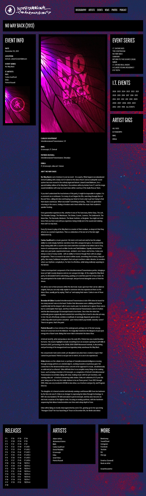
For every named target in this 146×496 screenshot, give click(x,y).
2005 (129, 103)
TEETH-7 (27, 479)
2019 (118, 95)
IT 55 (25, 441)
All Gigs (115, 128)
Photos (114, 10)
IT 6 (6, 452)
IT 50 (19, 474)
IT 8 (6, 458)
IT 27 (12, 460)
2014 (114, 99)
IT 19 (12, 438)
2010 (131, 99)
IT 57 (25, 444)
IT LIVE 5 (27, 458)
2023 (128, 91)
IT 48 (19, 468)
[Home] (29, 10)
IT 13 (6, 471)
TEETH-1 (27, 463)
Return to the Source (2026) (124, 59)
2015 (136, 95)
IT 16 (6, 479)
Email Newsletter (106, 469)
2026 (114, 91)
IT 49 (19, 471)
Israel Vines (57, 458)
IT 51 (19, 477)
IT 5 (6, 449)
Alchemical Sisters (59, 441)
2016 (131, 95)
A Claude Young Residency (123, 67)
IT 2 (6, 441)
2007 (119, 103)
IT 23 (13, 449)
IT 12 (6, 468)
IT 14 (6, 474)
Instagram (104, 444)
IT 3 (6, 444)
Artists (92, 10)
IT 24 (13, 452)
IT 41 (19, 449)
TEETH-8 (27, 482)
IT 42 (19, 452)
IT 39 (19, 444)
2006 (124, 103)
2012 (122, 99)
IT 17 (6, 482)
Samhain (116, 56)
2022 (132, 91)
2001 (119, 107)
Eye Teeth (116, 70)
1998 (123, 107)
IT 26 (13, 458)
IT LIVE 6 (27, 460)
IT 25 (12, 455)
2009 (135, 99)
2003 (134, 103)
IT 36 (19, 438)
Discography (81, 10)
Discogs (103, 455)
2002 (114, 107)
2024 (123, 91)
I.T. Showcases (118, 48)
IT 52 (19, 479)
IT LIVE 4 (27, 455)
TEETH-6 (27, 477)
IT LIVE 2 (27, 449)
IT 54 (26, 438)
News (107, 10)
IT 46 (19, 463)
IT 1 (6, 438)
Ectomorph (117, 132)
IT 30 (13, 468)
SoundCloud (105, 441)
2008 (114, 103)
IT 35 (13, 482)
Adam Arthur (57, 438)
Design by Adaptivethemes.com (136, 494)
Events (100, 10)
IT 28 (13, 463)
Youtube (103, 449)
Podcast (123, 10)
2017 (127, 95)
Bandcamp (104, 438)
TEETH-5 (27, 474)
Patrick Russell (10, 82)
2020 (114, 95)
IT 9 (6, 460)
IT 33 (13, 477)
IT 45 (19, 460)
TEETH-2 (27, 466)
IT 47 (19, 466)
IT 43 (19, 455)
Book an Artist (105, 463)
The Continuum (118, 51)
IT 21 (12, 444)
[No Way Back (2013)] (73, 84)
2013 (118, 99)
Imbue (114, 62)
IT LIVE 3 (27, 452)
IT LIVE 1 (27, 447)
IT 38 (19, 441)
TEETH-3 (27, 468)
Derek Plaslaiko (58, 449)
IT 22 (12, 447)
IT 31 (12, 471)
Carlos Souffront (11, 77)
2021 (137, 91)
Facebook (104, 447)
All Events (130, 107)
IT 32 (13, 474)
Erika (7, 80)
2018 (123, 95)
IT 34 (13, 479)
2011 (126, 99)
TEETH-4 (27, 471)
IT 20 (13, 441)
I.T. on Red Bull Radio (121, 65)
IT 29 (13, 466)
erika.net (50, 377)
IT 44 (19, 458)
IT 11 (6, 466)
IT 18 (6, 485)
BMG (7, 74)
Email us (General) (107, 460)
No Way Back (9, 66)
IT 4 (6, 447)
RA (102, 452)
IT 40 (19, 447)
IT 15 (6, 477)
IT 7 (6, 455)
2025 (119, 91)
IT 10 (6, 463)
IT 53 (19, 482)
